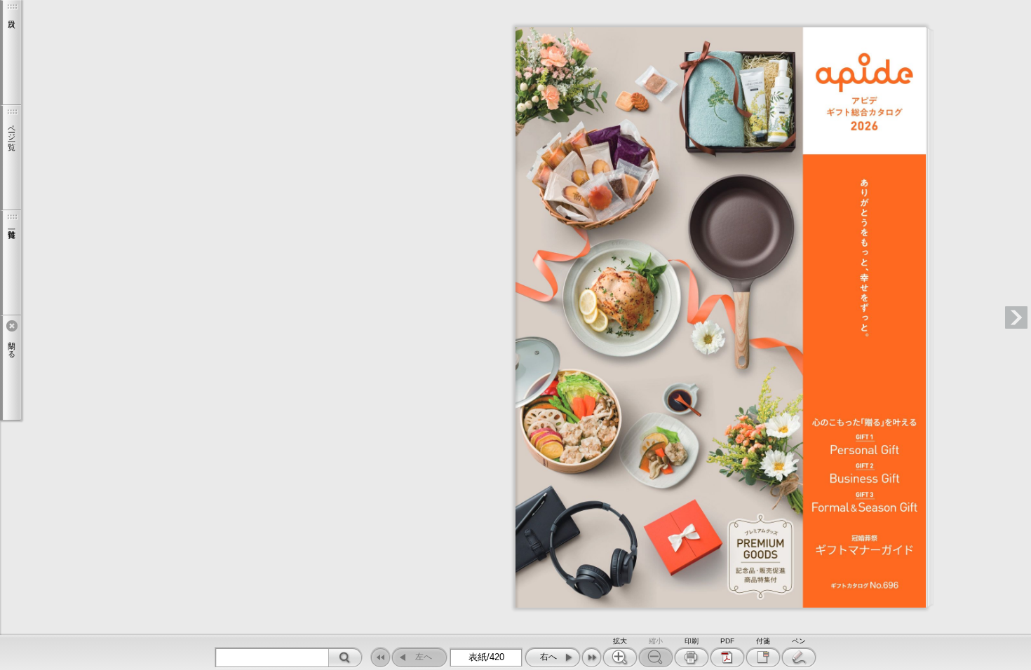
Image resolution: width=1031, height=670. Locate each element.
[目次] (10, 52)
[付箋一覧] (10, 262)
